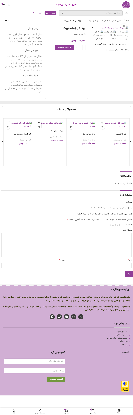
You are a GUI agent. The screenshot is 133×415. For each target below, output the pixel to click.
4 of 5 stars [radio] (113, 225)
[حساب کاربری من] (9, 5)
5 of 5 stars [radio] (111, 225)
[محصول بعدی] (3, 20)
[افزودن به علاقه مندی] (102, 127)
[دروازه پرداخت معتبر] (125, 386)
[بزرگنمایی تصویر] (124, 26)
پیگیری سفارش (50, 13)
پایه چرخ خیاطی (107, 20)
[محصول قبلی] (8, 20)
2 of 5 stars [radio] (117, 225)
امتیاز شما (128, 225)
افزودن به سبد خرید (64, 47)
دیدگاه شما (126, 230)
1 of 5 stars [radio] (120, 225)
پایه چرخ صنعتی (90, 20)
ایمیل (62, 260)
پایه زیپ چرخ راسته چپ (54, 134)
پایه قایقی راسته (25, 134)
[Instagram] (80, 316)
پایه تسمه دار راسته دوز (86, 134)
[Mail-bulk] (66, 316)
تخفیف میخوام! (56, 379)
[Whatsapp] (73, 316)
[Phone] (59, 316)
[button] (102, 122)
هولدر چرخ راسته (120, 131)
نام (130, 260)
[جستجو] (62, 13)
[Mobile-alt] (52, 316)
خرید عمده (37, 12)
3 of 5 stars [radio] (115, 225)
